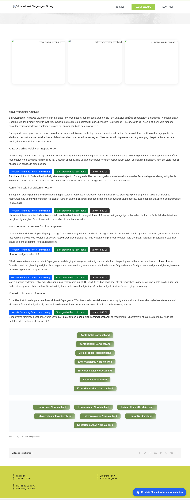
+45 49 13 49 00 (27, 485)
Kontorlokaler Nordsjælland (95, 344)
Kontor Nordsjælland (95, 379)
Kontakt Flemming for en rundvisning (30, 171)
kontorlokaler (68, 317)
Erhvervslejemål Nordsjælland (95, 361)
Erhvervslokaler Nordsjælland (95, 370)
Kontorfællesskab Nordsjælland (95, 388)
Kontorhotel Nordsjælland (95, 335)
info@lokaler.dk (28, 488)
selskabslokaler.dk (70, 237)
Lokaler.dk (162, 261)
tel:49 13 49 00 (99, 171)
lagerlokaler (83, 317)
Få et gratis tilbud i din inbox (71, 171)
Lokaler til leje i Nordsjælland (95, 353)
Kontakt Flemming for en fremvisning (162, 492)
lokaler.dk (17, 176)
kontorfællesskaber (100, 317)
